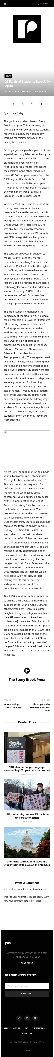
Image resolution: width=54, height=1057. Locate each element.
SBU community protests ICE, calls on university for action (27, 816)
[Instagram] (35, 1018)
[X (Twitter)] (27, 1018)
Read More (27, 963)
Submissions (39, 1028)
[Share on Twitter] (22, 104)
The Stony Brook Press (19, 91)
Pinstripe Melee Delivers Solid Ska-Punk (40, 707)
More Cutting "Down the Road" (13, 706)
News (8, 76)
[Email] (40, 104)
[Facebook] (19, 1018)
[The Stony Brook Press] (27, 29)
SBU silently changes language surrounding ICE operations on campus (27, 769)
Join (26, 1028)
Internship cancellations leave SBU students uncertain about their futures (27, 863)
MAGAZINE (27, 1033)
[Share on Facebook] (13, 104)
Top (28, 1050)
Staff (7, 1028)
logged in (21, 889)
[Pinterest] (31, 104)
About (16, 1028)
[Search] (38, 4)
